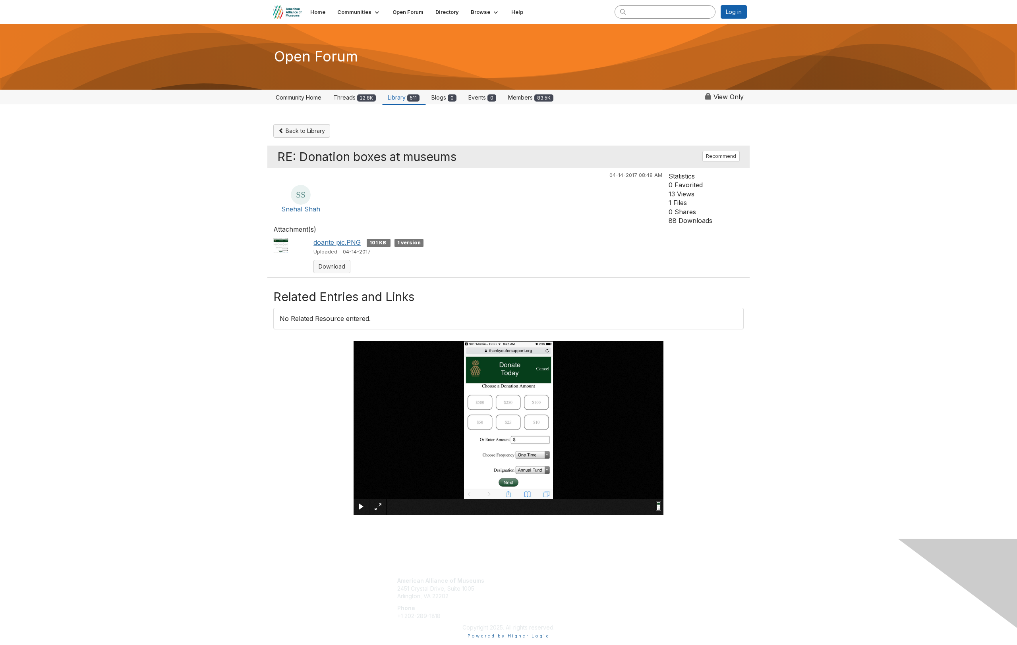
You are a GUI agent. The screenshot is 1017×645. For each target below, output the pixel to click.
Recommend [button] (721, 156)
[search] (623, 11)
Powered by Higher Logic (509, 636)
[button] (359, 12)
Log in (734, 11)
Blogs (442, 97)
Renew (521, 588)
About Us (638, 580)
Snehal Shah (300, 209)
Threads (353, 97)
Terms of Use (644, 588)
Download (332, 266)
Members (529, 97)
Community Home (298, 97)
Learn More (527, 596)
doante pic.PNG (337, 242)
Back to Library (304, 130)
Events (480, 97)
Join (517, 580)
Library (402, 97)
